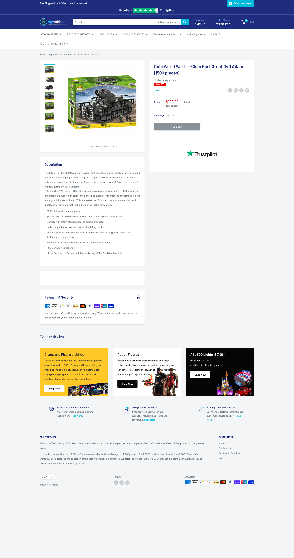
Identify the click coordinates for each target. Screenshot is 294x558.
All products (54, 54)
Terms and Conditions (230, 453)
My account (222, 23)
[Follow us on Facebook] (116, 482)
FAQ (221, 457)
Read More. (150, 419)
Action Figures (194, 34)
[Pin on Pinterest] (236, 90)
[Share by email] (247, 90)
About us (224, 443)
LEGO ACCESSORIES (133, 34)
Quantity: (159, 115)
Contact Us (225, 447)
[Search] (185, 22)
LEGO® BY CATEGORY (78, 34)
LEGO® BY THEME (49, 34)
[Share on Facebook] (230, 90)
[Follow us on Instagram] (127, 482)
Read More (76, 415)
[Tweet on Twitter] (241, 90)
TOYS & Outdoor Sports (165, 34)
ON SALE (216, 34)
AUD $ (44, 477)
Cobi (156, 90)
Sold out (177, 126)
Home (42, 54)
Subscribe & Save (242, 3)
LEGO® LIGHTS (106, 34)
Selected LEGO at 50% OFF (54, 44)
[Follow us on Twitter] (121, 482)
